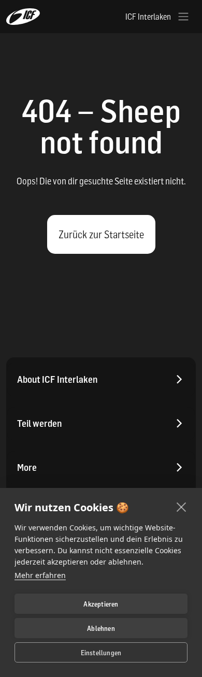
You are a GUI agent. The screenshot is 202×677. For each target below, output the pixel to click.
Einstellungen (101, 653)
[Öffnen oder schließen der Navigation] (183, 16)
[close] (182, 506)
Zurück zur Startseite (101, 234)
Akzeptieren (100, 604)
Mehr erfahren (40, 575)
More (27, 467)
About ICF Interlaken (57, 379)
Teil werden (39, 423)
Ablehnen (101, 628)
